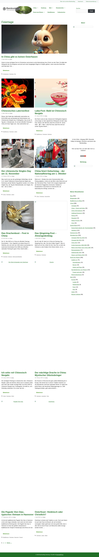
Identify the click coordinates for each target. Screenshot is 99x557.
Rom (74, 289)
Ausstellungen (76, 262)
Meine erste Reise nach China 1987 (81, 247)
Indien (73, 292)
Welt (50, 8)
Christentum (6, 74)
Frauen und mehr (77, 272)
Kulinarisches (61, 12)
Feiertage (11, 74)
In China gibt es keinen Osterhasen (19, 57)
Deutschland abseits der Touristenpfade (82, 228)
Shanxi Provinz (75, 220)
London (75, 282)
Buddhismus (51, 12)
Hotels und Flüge (77, 267)
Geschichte (47, 196)
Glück (12, 396)
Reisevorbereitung (76, 274)
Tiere (48, 396)
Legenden (43, 396)
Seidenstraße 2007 (76, 252)
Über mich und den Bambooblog (67, 1)
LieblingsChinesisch (76, 213)
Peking (73, 215)
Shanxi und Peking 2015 (77, 255)
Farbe (4, 396)
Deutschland (73, 225)
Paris (74, 287)
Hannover (16, 537)
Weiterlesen (6, 70)
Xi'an (72, 223)
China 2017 (74, 242)
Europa (73, 279)
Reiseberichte (60, 8)
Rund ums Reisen (38, 12)
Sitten (46, 535)
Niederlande (76, 284)
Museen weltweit (75, 294)
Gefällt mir (74, 260)
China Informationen (76, 210)
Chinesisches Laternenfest (15, 111)
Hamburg (43, 8)
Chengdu (73, 205)
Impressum (80, 1)
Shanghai (73, 218)
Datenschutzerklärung (91, 1)
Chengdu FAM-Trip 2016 (77, 237)
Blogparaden (73, 198)
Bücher (74, 265)
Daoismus (38, 254)
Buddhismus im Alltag (76, 201)
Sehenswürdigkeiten (17, 256)
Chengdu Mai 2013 (76, 240)
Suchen (78, 8)
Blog (71, 196)
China (35, 8)
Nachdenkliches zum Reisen (79, 269)
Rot (15, 74)
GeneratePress (59, 554)
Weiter (9, 543)
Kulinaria (50, 134)
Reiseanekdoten (75, 250)
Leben (15, 131)
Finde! (91, 11)
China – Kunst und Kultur (78, 208)
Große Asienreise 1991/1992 (79, 245)
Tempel (21, 537)
